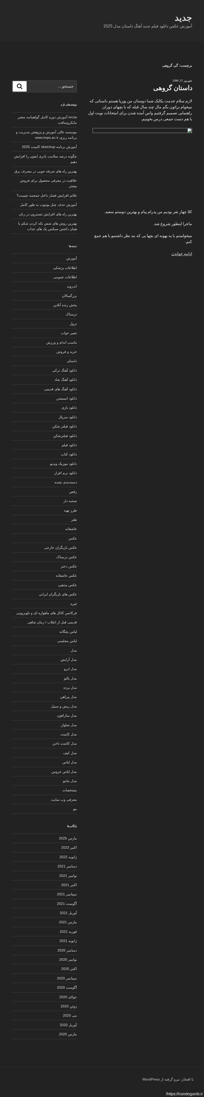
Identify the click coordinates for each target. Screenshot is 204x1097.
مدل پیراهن (68, 697)
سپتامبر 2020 (67, 978)
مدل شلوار (69, 725)
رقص (73, 492)
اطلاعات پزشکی (65, 268)
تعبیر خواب (69, 333)
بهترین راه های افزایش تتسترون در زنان (48, 214)
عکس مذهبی (67, 585)
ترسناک (71, 314)
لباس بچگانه (68, 632)
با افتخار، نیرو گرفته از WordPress (168, 1079)
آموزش (71, 258)
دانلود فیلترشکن (65, 436)
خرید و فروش (66, 352)
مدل (74, 650)
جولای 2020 (68, 997)
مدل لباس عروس (64, 772)
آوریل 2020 (68, 1025)
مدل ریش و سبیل (64, 706)
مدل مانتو (70, 781)
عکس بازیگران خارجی (60, 547)
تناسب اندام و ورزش (61, 342)
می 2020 (70, 1015)
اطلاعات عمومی (65, 277)
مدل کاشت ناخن (64, 743)
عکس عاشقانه (66, 575)
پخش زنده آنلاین (65, 305)
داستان (72, 361)
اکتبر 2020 (69, 969)
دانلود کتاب (69, 454)
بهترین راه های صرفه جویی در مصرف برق (45, 171)
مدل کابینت (68, 734)
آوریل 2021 (68, 913)
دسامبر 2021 (67, 866)
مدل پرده (70, 687)
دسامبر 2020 (67, 950)
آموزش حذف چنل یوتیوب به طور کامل (48, 205)
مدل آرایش (68, 660)
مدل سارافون (67, 715)
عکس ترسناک (66, 557)
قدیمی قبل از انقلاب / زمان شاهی (52, 622)
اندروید (72, 286)
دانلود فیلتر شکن (64, 426)
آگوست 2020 (67, 987)
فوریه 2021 (68, 932)
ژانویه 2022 (68, 857)
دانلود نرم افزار (65, 473)
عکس (72, 538)
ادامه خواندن (181, 254)
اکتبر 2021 (69, 885)
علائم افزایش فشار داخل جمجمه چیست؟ (47, 195)
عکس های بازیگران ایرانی (58, 594)
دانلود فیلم (69, 445)
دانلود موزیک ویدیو (63, 464)
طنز (74, 520)
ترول (73, 324)
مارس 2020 (68, 1034)
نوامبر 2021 (68, 876)
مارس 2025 (68, 838)
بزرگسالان (69, 296)
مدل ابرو (70, 669)
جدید (183, 17)
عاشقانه (71, 529)
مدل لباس (69, 762)
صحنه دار (70, 501)
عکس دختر (69, 566)
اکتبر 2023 (69, 847)
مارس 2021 (68, 922)
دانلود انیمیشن (66, 398)
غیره (73, 604)
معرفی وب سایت (64, 800)
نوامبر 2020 (68, 959)
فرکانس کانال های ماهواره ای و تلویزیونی (46, 613)
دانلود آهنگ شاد (65, 380)
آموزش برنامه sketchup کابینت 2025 (49, 147)
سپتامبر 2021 (67, 894)
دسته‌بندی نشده (65, 482)
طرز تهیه (70, 510)
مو (75, 809)
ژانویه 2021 (68, 941)
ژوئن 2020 (69, 1006)
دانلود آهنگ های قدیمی (60, 389)
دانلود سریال (67, 417)
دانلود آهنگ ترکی (64, 370)
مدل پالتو (70, 678)
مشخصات (69, 790)
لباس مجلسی (67, 641)
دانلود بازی (69, 408)
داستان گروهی (173, 88)
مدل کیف (70, 753)
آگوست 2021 (67, 904)
